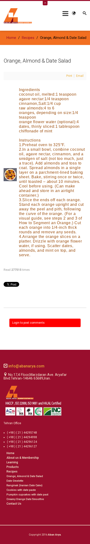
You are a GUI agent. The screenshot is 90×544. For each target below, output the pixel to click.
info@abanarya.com (25, 366)
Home (10, 453)
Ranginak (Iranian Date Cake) (24, 485)
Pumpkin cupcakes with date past (27, 494)
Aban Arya (54, 534)
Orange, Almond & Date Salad (24, 476)
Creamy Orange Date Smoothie (25, 499)
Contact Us (13, 503)
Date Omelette (14, 480)
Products (12, 467)
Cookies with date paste (21, 490)
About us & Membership (22, 457)
